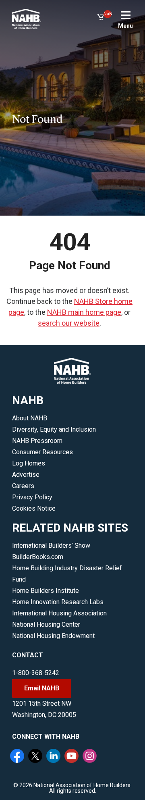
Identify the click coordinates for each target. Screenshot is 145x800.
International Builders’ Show (51, 545)
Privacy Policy (32, 497)
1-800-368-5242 (35, 673)
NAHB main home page (84, 312)
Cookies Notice (34, 508)
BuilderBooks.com (37, 557)
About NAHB (29, 418)
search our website (68, 323)
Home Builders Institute (45, 590)
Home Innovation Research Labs (58, 602)
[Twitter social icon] (36, 757)
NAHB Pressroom (37, 441)
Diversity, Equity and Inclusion (54, 429)
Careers (23, 486)
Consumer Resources (42, 452)
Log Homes (28, 463)
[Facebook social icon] (18, 757)
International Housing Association (59, 613)
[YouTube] (72, 757)
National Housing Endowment (53, 636)
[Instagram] (91, 757)
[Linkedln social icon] (54, 757)
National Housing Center (46, 624)
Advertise (25, 474)
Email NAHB (41, 688)
